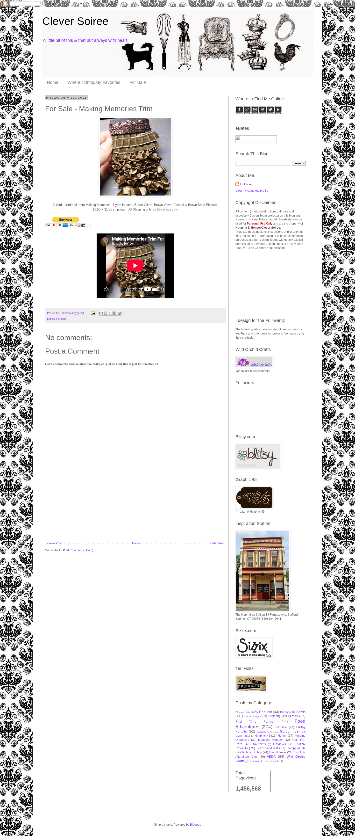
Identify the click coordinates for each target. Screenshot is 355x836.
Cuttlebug (274, 716)
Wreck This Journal (266, 761)
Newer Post (54, 543)
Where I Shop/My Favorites (94, 82)
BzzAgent (285, 712)
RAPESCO (259, 744)
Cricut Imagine (253, 716)
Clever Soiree (75, 21)
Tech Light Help (251, 752)
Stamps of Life (295, 748)
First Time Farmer (255, 721)
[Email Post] (93, 313)
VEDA (271, 756)
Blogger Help (242, 712)
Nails (294, 739)
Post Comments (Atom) (78, 550)
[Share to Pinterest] (119, 313)
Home (52, 82)
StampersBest (267, 748)
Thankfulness (277, 752)
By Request (263, 712)
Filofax (293, 716)
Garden (285, 731)
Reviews (279, 744)
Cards (300, 712)
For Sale (137, 82)
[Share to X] (110, 313)
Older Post (217, 543)
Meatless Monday (270, 739)
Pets (238, 744)
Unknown (246, 184)
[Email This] (101, 313)
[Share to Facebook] (114, 313)
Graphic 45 (262, 735)
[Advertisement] (135, 505)
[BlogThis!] (105, 313)
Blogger (195, 824)
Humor (282, 735)
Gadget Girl (264, 731)
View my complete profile (251, 190)
